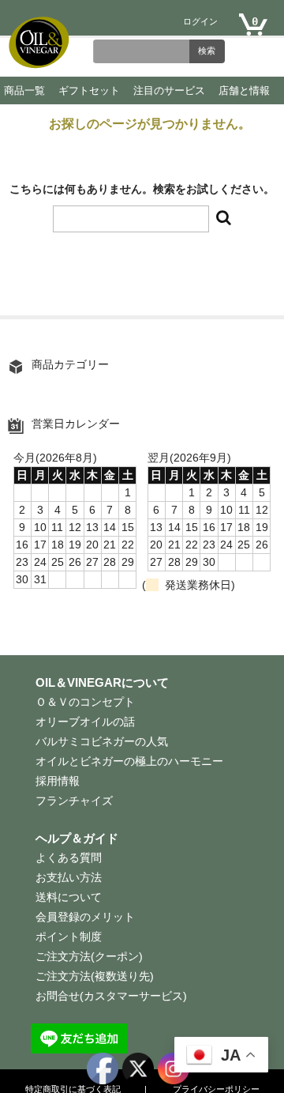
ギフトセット (89, 90)
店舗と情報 (244, 90)
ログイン (200, 22)
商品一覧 (24, 90)
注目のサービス (169, 90)
